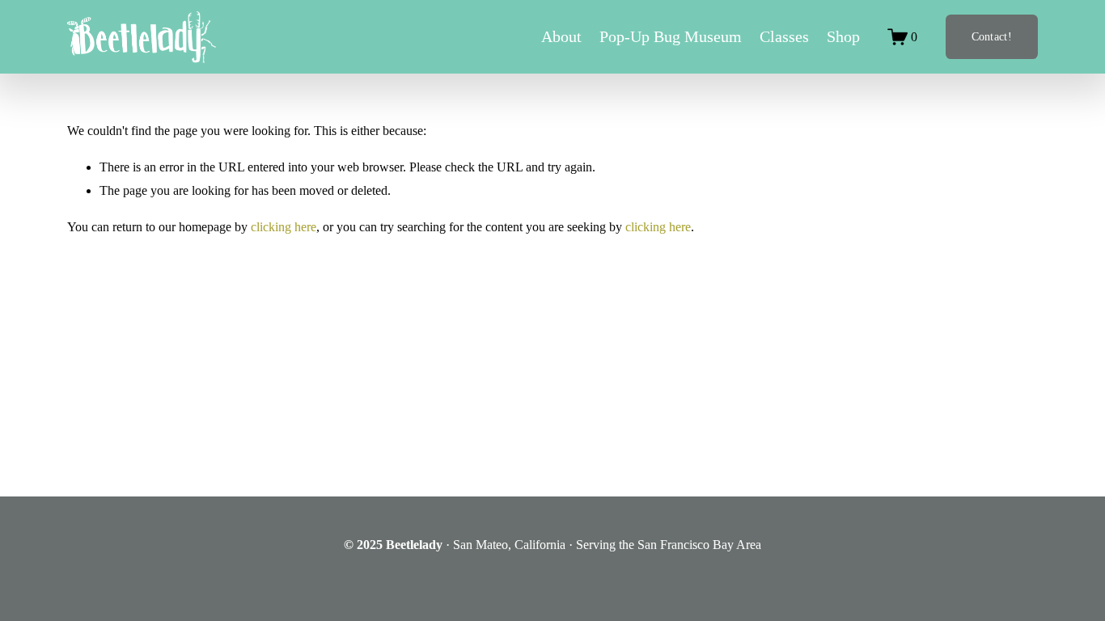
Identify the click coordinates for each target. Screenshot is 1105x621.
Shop (843, 36)
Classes (784, 36)
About (561, 36)
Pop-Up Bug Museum (670, 36)
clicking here (283, 227)
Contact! (992, 36)
